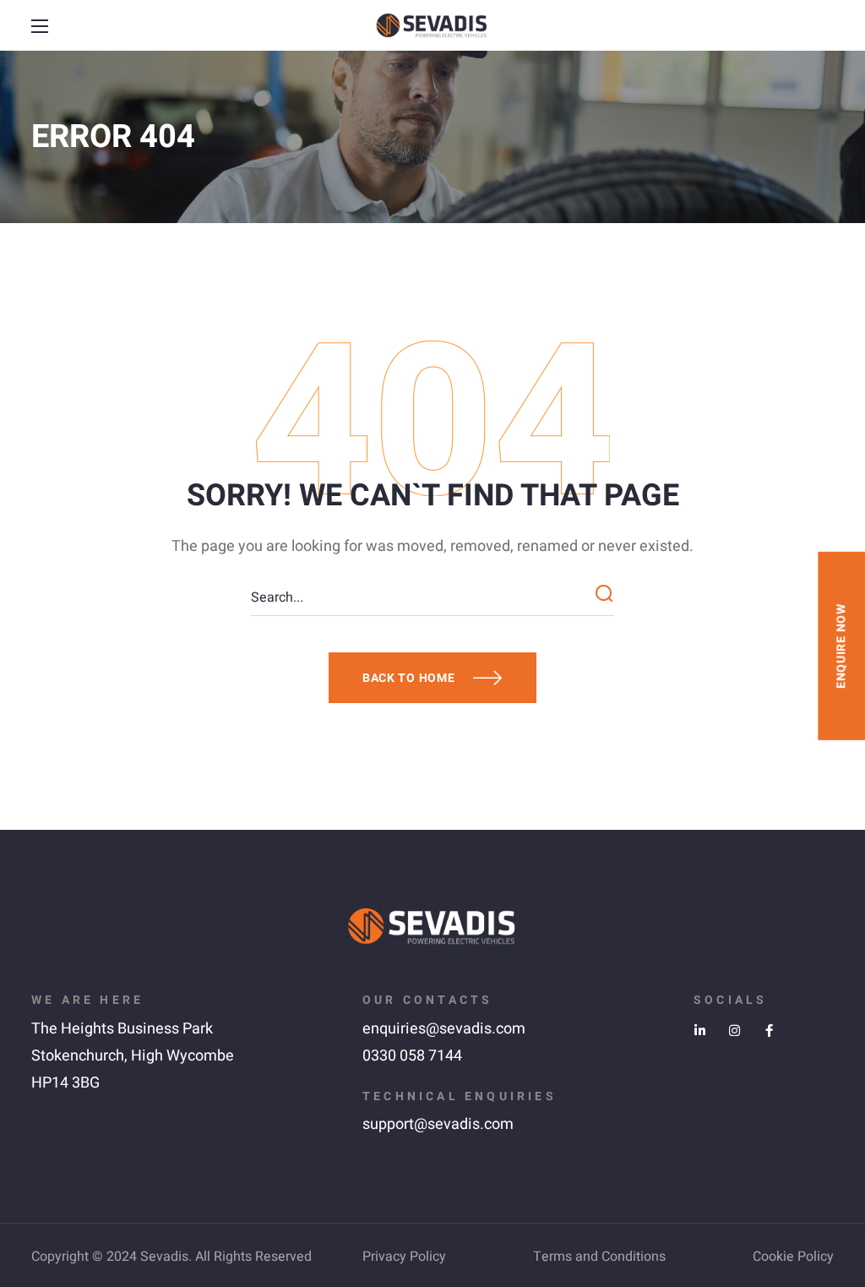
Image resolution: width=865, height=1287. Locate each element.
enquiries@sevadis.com (443, 1028)
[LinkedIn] (700, 1030)
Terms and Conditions (599, 1256)
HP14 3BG (65, 1083)
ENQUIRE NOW (841, 646)
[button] (823, 26)
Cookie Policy (793, 1256)
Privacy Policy (404, 1256)
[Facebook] (769, 1030)
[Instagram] (734, 1030)
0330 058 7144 (412, 1055)
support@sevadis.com (438, 1124)
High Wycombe (182, 1055)
